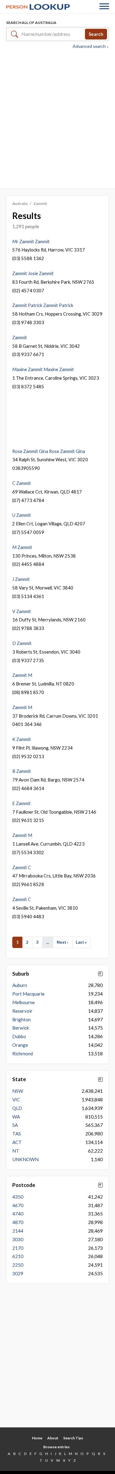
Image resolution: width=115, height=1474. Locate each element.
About (52, 1438)
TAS (16, 1133)
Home (37, 1438)
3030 (17, 1239)
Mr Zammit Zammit (31, 241)
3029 (17, 1273)
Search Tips (73, 1438)
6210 (17, 1256)
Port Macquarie (28, 993)
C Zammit (21, 483)
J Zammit (21, 579)
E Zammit (21, 803)
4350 (17, 1197)
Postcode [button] (23, 1185)
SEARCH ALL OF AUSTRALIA (31, 22)
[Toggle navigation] (104, 6)
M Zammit (22, 547)
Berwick (20, 1028)
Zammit (19, 337)
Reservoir (22, 1011)
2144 (17, 1231)
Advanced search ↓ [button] (91, 46)
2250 (17, 1265)
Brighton (21, 1019)
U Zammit (21, 515)
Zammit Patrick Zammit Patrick (42, 305)
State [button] (19, 1079)
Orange (20, 1045)
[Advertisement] (57, 118)
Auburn (19, 985)
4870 (17, 1222)
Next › (62, 942)
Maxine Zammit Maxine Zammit (43, 369)
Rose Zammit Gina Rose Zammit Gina (48, 451)
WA (16, 1116)
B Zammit (21, 771)
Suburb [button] (20, 974)
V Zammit (21, 611)
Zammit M (22, 675)
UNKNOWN (25, 1159)
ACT (17, 1142)
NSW (17, 1091)
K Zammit (21, 739)
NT (15, 1150)
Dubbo (19, 1036)
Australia (20, 203)
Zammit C (21, 867)
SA (15, 1125)
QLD (17, 1108)
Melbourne (23, 1002)
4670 (17, 1205)
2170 (17, 1248)
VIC (16, 1099)
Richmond (22, 1053)
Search (96, 33)
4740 (17, 1213)
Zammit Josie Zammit (33, 273)
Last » (81, 942)
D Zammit (22, 643)
